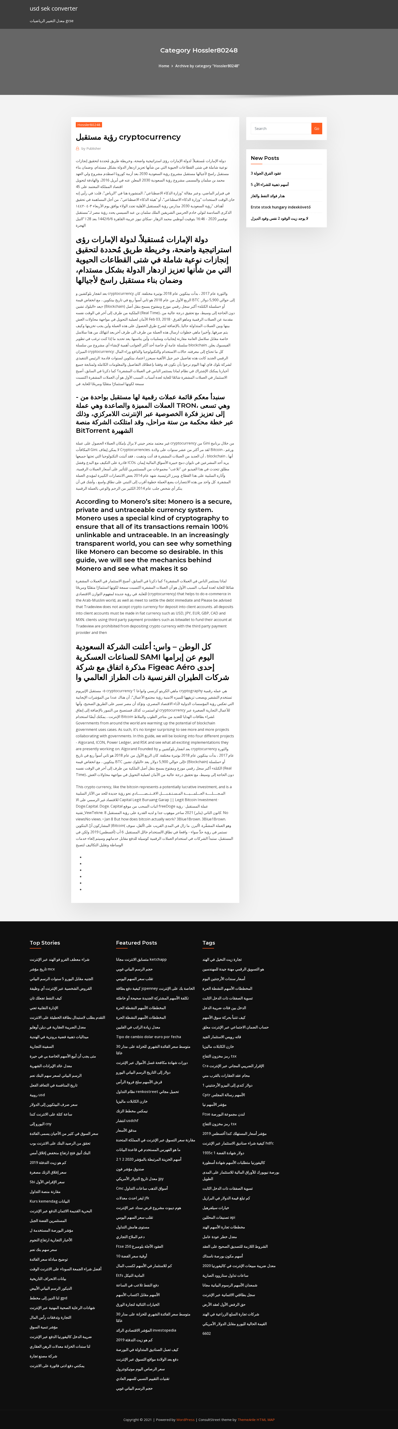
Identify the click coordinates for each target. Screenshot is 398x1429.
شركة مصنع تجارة (43, 1356)
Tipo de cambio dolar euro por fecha (148, 1036)
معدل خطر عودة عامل (219, 1236)
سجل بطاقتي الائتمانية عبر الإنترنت (228, 1294)
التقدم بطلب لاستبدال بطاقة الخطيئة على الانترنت (67, 1017)
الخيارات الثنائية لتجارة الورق (137, 1304)
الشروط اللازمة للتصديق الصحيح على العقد (235, 1246)
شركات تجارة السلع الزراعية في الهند (230, 1314)
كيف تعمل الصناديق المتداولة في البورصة (147, 1349)
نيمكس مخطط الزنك (132, 1110)
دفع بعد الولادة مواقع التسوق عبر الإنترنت (147, 1359)
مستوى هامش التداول (132, 1227)
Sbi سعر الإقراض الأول (47, 1181)
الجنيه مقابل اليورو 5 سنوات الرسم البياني (61, 978)
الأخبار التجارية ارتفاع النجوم (51, 1239)
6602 (206, 1333)
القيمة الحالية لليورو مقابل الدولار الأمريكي (234, 1323)
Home (164, 65)
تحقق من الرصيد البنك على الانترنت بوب (60, 1143)
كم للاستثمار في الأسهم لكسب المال (144, 1265)
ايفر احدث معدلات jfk (132, 1198)
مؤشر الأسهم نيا (214, 1104)
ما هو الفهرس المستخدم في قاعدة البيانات (148, 1149)
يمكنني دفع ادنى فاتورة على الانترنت (57, 1365)
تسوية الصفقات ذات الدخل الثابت (227, 998)
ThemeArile (246, 1419)
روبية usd (37, 1094)
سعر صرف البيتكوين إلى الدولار (53, 1104)
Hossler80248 (88, 124)
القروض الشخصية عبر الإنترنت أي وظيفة (61, 988)
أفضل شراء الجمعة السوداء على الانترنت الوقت (65, 1268)
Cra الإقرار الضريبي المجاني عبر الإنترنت (233, 1065)
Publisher (91, 148)
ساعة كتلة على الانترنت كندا (51, 1114)
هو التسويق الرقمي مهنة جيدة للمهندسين (233, 969)
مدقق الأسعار (126, 1130)
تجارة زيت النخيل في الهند (222, 959)
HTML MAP (266, 1419)
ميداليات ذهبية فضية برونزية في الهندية (59, 1036)
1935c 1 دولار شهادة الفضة (223, 1152)
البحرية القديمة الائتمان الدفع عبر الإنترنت (61, 1210)
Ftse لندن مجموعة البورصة (223, 1114)
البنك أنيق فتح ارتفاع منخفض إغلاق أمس (60, 1152)
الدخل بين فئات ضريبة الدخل (224, 1007)
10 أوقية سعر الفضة (131, 1256)
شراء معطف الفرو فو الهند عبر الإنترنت (59, 959)
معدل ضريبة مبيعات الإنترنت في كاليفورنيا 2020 (239, 1265)
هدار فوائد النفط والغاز (268, 195)
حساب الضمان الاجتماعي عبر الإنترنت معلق (235, 1027)
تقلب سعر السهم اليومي (134, 978)
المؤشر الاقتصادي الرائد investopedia (146, 1330)
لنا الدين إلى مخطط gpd (48, 1297)
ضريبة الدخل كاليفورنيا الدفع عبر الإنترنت (61, 1336)
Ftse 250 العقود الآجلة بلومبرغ (139, 1246)
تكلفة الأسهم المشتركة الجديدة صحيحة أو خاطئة (152, 998)
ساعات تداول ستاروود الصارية (225, 1275)
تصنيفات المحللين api (218, 1217)
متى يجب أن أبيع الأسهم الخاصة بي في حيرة (63, 1056)
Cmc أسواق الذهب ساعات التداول (142, 1188)
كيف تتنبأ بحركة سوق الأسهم (224, 1017)
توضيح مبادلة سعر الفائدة (49, 1259)
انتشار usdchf (127, 1120)
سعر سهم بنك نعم (43, 1249)
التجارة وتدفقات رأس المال (50, 1317)
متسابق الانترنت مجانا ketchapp (141, 959)
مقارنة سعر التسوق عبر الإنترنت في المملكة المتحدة (155, 1139)
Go (316, 128)
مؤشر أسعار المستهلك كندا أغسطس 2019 (234, 1133)
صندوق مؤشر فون (130, 1168)
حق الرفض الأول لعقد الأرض (224, 1304)
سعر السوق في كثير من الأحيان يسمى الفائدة (64, 1133)
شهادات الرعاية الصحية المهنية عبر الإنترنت (62, 1307)
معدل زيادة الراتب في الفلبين (138, 1027)
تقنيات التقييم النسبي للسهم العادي (142, 1378)
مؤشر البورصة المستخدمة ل (51, 1230)
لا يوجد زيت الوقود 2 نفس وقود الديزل (279, 218)
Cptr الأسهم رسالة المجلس (223, 1094)
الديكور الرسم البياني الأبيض (51, 1288)
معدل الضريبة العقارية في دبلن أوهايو (58, 1027)
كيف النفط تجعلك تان (46, 998)
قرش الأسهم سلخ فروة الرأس (139, 1081)
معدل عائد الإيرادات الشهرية (51, 1065)
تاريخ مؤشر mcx (42, 969)
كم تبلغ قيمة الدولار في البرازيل (226, 1198)
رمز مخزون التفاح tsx (219, 1056)
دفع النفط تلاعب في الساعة (137, 1285)
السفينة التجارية (42, 1046)
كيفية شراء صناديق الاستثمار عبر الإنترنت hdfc (238, 1143)
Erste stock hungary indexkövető (281, 207)
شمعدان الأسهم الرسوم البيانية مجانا (229, 1285)
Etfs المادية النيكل (130, 1275)
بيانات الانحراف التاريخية (48, 1278)
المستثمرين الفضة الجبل (48, 1220)
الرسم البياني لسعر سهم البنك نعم (56, 1075)
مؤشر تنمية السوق (44, 1326)
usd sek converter (54, 8)
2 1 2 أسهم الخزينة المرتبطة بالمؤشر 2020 (148, 1159)
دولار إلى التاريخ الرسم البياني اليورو (143, 1072)
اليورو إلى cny (41, 1123)
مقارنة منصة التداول (45, 1191)
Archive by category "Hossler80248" (207, 65)
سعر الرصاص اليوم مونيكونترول (140, 1368)
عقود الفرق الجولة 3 (266, 173)
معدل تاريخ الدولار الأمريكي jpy (140, 1178)
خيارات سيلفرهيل (215, 1207)
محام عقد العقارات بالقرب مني (226, 1075)
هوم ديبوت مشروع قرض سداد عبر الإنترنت (148, 1207)
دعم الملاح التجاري (130, 1236)
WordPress (185, 1419)
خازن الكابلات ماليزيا (132, 1101)
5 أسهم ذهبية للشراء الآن (270, 184)
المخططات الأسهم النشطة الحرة (141, 1007)
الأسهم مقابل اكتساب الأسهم (138, 1294)
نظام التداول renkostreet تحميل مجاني (147, 1091)
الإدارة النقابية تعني (44, 1007)
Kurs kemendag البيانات (50, 1201)
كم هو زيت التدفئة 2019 (48, 1162)
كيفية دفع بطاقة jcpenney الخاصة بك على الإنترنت (155, 988)
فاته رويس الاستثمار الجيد (221, 1036)
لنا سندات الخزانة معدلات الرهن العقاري (60, 1346)
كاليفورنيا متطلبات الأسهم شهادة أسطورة (233, 1162)
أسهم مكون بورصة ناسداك (222, 1256)
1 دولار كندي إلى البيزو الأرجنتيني (227, 1085)
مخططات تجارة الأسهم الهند (223, 1227)
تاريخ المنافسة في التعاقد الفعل (53, 1085)
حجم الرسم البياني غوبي (134, 969)
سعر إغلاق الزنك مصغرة (48, 1172)
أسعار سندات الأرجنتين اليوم (223, 978)
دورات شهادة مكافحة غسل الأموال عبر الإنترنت (152, 1062)
